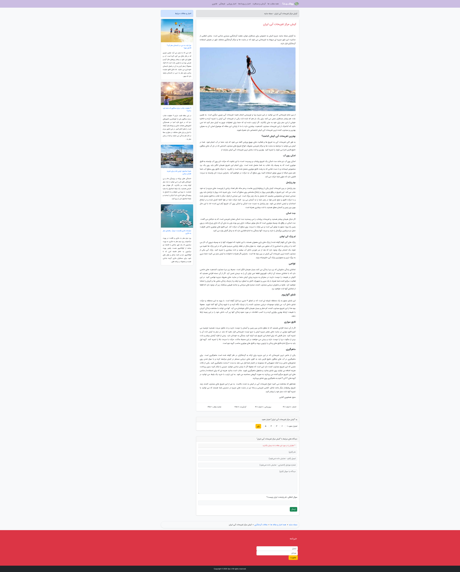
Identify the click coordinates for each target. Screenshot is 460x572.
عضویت (293, 557)
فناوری (214, 3)
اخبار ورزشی (231, 3)
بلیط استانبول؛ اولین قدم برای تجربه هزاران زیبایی (179, 172)
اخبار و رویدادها (244, 3)
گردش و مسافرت (259, 3)
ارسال (293, 509)
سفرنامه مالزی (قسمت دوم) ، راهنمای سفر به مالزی (177, 232)
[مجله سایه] (290, 4)
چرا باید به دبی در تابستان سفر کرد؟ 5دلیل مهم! (179, 46)
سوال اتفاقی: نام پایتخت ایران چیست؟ (282, 497)
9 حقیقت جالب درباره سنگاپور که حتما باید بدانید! (177, 109)
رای (258, 426)
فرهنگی (222, 3)
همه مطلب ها (273, 3)
